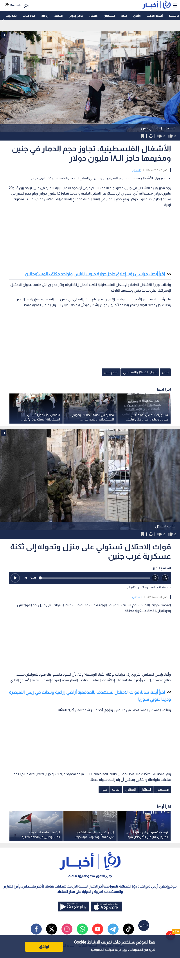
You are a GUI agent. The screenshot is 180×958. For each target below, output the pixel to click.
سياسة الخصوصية (102, 949)
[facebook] (36, 929)
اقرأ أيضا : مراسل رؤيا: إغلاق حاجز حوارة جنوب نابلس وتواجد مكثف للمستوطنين (95, 273)
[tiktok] (128, 929)
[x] (51, 929)
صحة (124, 15)
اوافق (44, 946)
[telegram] (113, 929)
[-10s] (155, 578)
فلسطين (109, 15)
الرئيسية (174, 15)
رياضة (44, 15)
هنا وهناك (29, 15)
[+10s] (165, 578)
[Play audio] (15, 578)
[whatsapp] (82, 929)
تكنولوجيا (11, 15)
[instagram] (66, 929)
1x (25, 578)
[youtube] (97, 929)
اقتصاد (58, 15)
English (15, 5)
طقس (93, 15)
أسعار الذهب (155, 15)
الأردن (136, 15)
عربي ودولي (76, 15)
